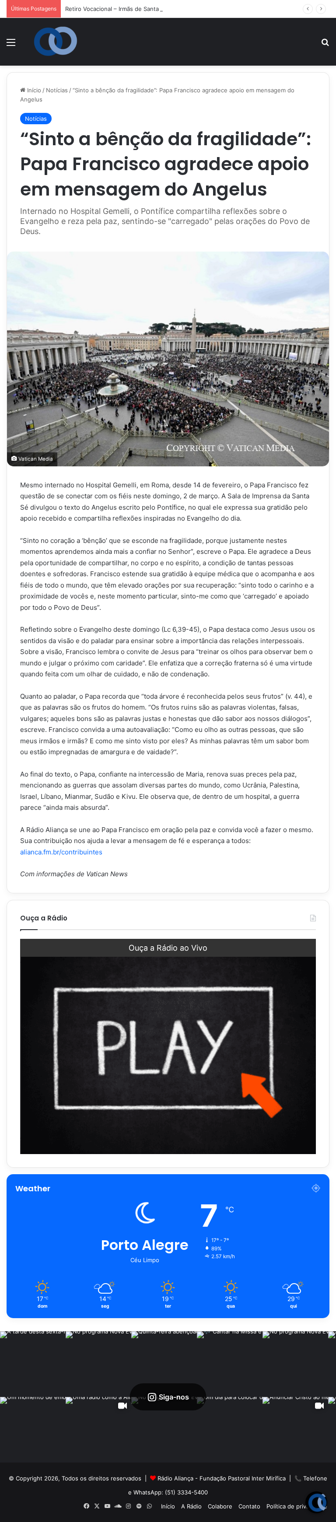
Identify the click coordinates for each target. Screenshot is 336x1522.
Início (33, 90)
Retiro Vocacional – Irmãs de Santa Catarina (124, 8)
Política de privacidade (296, 1506)
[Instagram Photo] (33, 1364)
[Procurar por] (325, 45)
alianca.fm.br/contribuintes (61, 852)
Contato (249, 1506)
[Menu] (11, 45)
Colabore (220, 1506)
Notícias (57, 90)
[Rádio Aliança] (55, 41)
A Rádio (191, 1506)
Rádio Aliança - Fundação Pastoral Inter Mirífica (222, 1478)
